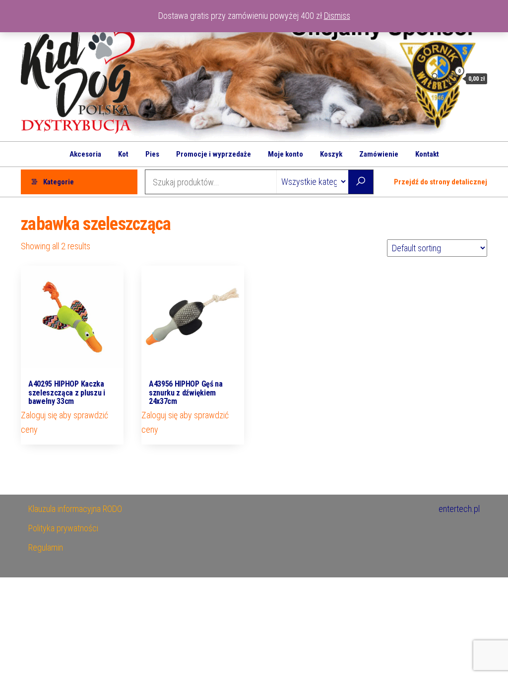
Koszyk (331, 154)
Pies (152, 154)
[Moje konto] (434, 77)
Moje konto (285, 154)
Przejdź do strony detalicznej (440, 181)
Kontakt (427, 154)
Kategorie (58, 181)
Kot (123, 154)
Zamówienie (378, 154)
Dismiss (337, 15)
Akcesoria (85, 154)
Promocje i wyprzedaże (213, 154)
